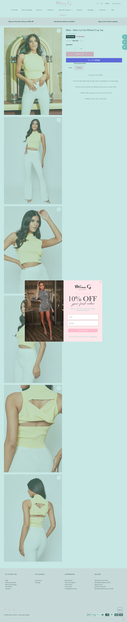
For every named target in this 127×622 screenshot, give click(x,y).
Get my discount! (83, 330)
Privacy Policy (94, 336)
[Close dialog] (100, 282)
